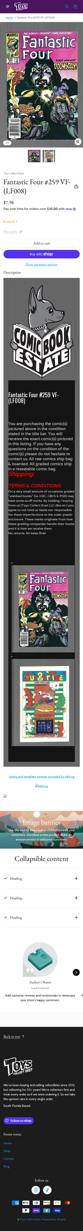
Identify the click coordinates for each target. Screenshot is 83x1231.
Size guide (10, 231)
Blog (6, 1166)
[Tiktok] (47, 1190)
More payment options (42, 264)
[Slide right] (76, 972)
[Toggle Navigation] (7, 6)
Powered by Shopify (54, 1219)
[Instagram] (35, 1190)
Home (9, 17)
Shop (6, 1151)
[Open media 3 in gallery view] (49, 156)
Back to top (11, 1036)
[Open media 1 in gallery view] (34, 156)
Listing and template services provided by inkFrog (41, 777)
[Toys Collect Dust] (21, 6)
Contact (8, 1159)
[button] (67, 6)
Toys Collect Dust (30, 1219)
